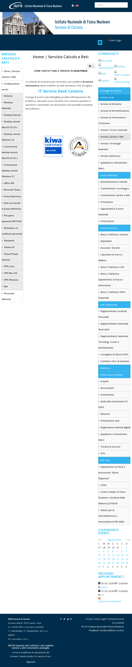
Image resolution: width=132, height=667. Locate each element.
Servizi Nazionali (108, 175)
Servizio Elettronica (110, 155)
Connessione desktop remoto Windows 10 (10, 171)
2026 (118, 539)
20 (113, 559)
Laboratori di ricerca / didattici (110, 257)
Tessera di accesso (110, 446)
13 (113, 555)
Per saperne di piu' (42, 656)
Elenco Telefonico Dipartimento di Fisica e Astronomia (110, 279)
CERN (103, 485)
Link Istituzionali (108, 304)
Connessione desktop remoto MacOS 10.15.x (10, 152)
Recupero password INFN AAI (12, 218)
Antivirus (8, 96)
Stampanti (9, 240)
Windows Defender (7, 105)
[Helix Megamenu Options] (101, 42)
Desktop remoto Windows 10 (11, 137)
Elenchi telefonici (109, 228)
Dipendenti (106, 241)
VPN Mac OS (10, 273)
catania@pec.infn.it (20, 639)
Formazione (106, 201)
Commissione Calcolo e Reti (115, 195)
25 (104, 562)
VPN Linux (9, 266)
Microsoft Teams (12, 189)
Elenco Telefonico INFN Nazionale (111, 295)
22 (122, 559)
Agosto (111, 539)
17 (99, 559)
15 (122, 555)
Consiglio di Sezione (110, 90)
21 (118, 559)
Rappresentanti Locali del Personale (112, 314)
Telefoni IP (9, 247)
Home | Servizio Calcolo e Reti (11, 74)
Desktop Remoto (12, 115)
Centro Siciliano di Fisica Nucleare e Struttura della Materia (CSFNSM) (111, 497)
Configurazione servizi (10, 86)
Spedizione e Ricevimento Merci (112, 165)
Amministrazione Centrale (113, 181)
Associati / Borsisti (110, 247)
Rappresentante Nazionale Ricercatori (113, 326)
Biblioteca (105, 368)
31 (99, 566)
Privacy (89, 618)
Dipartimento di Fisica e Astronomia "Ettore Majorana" (111, 472)
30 (127, 562)
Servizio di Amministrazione (114, 110)
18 (104, 559)
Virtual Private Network (10, 257)
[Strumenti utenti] (91, 66)
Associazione (107, 387)
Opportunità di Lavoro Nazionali (110, 211)
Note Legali (100, 618)
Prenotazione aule (109, 420)
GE (102, 594)
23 (127, 559)
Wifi (6, 286)
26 (108, 562)
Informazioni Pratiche (111, 374)
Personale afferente (8, 296)
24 (99, 562)
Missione (105, 413)
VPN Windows (11, 280)
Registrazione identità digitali (115, 427)
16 (127, 555)
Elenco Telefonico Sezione (114, 234)
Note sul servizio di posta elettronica (11, 206)
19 (108, 559)
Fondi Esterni (107, 221)
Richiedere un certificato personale (12, 231)
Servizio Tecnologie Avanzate (109, 146)
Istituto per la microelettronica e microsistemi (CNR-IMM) (111, 516)
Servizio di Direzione (111, 104)
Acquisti (104, 381)
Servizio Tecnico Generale (113, 129)
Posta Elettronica (12, 196)
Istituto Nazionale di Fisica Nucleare (43, 6)
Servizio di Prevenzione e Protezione (112, 120)
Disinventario (107, 394)
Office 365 (9, 183)
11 (104, 555)
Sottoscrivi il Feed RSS (109, 601)
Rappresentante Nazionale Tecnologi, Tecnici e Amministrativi (113, 342)
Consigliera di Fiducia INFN (114, 354)
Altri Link (104, 460)
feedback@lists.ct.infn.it (112, 630)
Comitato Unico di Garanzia (114, 361)
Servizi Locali (107, 97)
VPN (102, 453)
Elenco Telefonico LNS (112, 267)
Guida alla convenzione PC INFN (113, 404)
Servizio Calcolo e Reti (111, 136)
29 (122, 562)
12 (108, 555)
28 (118, 562)
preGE (104, 587)
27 (113, 562)
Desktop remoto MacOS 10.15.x (11, 124)
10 (99, 555)
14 (118, 555)
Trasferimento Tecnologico (114, 188)
